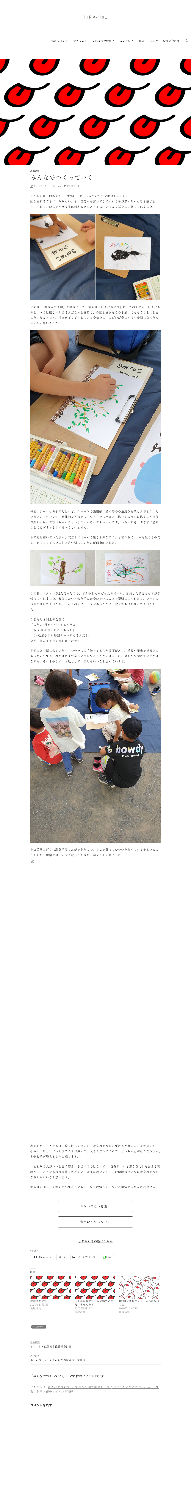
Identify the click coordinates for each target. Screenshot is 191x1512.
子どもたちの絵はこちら (95, 1241)
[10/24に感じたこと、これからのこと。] (139, 1287)
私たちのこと (59, 41)
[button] (62, 257)
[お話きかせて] (50, 1287)
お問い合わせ (171, 41)
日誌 (141, 41)
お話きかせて (38, 1301)
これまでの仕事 (102, 41)
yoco (58, 186)
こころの (125, 41)
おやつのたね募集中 (95, 1206)
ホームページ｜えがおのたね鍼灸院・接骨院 (57, 1357)
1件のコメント (74, 186)
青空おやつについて (95, 1221)
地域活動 (35, 170)
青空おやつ (38, 1327)
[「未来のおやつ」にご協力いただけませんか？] (95, 1287)
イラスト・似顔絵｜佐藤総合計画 (51, 1344)
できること (80, 41)
